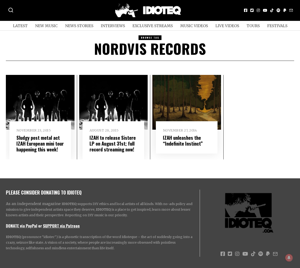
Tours (253, 25)
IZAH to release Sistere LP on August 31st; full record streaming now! (113, 143)
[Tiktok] (272, 10)
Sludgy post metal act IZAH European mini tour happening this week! (40, 143)
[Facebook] (245, 10)
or (40, 226)
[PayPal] (284, 10)
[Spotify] (278, 10)
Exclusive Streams (152, 25)
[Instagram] (258, 10)
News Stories (79, 25)
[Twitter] (252, 10)
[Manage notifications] (289, 257)
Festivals (277, 25)
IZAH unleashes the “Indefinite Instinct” (183, 140)
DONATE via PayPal (21, 226)
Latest (20, 25)
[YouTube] (265, 10)
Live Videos (227, 25)
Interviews (113, 25)
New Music (46, 25)
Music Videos (194, 25)
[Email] (291, 10)
